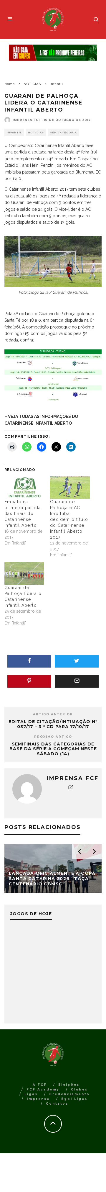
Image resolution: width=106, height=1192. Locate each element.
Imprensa (38, 1099)
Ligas (31, 1094)
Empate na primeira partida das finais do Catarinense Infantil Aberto (22, 513)
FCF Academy (42, 1089)
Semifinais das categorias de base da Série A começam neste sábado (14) (53, 749)
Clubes (79, 1089)
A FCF (40, 1085)
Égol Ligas (74, 1099)
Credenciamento (69, 1094)
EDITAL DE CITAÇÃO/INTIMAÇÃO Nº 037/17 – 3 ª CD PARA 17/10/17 (53, 724)
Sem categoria (63, 132)
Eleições (69, 1085)
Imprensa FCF (27, 120)
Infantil (14, 132)
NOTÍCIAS (36, 132)
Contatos (57, 1104)
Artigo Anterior (53, 714)
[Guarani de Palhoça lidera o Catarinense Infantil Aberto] (24, 573)
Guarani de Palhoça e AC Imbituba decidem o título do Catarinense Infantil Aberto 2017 (69, 519)
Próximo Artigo (53, 737)
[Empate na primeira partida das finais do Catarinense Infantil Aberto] (24, 487)
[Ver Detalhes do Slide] (53, 53)
